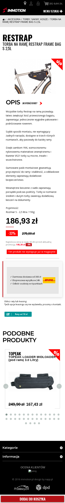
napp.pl (49, 479)
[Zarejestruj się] (38, 3)
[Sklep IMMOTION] (14, 10)
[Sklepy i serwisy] (25, 4)
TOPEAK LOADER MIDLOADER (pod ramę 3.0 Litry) (32, 358)
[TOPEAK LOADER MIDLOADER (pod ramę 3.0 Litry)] (32, 382)
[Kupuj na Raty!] (18, 314)
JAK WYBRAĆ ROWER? (29, 103)
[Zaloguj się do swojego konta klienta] (31, 3)
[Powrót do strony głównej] (4, 19)
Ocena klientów (32, 467)
